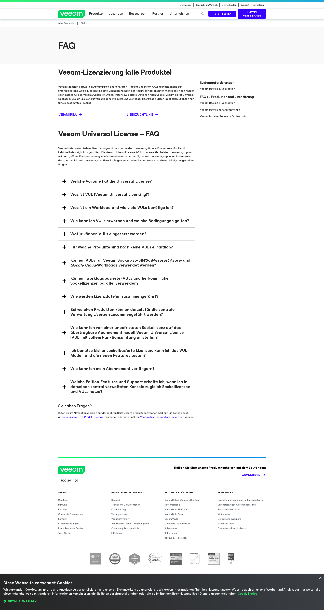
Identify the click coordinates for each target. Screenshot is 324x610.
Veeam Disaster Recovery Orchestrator (224, 116)
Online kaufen (229, 5)
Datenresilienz (172, 505)
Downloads (186, 5)
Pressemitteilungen (68, 524)
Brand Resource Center (70, 528)
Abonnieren (251, 475)
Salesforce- (171, 528)
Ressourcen (137, 13)
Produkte (96, 13)
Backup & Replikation (176, 538)
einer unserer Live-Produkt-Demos (82, 417)
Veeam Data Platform (176, 509)
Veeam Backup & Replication (217, 88)
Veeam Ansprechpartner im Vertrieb (162, 417)
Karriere (62, 509)
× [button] (320, 578)
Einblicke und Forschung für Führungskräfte (241, 500)
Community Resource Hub (125, 528)
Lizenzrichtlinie (140, 114)
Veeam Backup (220, 109)
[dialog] (162, 592)
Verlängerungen (119, 514)
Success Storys (226, 524)
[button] (162, 601)
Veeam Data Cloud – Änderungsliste (130, 524)
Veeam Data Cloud (174, 514)
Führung (62, 505)
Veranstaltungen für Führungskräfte (237, 505)
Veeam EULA (68, 114)
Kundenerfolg (118, 509)
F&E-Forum (117, 533)
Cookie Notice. (248, 593)
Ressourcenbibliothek (229, 509)
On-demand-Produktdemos (232, 528)
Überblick (63, 500)
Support (245, 5)
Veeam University (120, 519)
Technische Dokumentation (125, 505)
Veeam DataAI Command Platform (182, 500)
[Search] (203, 14)
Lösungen (116, 13)
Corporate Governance (70, 514)
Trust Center (64, 533)
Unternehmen (179, 13)
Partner (157, 13)
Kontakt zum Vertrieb (207, 5)
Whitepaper (224, 514)
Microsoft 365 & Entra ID (177, 524)
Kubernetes (171, 533)
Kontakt (62, 519)
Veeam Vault (171, 519)
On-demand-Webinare (229, 519)
